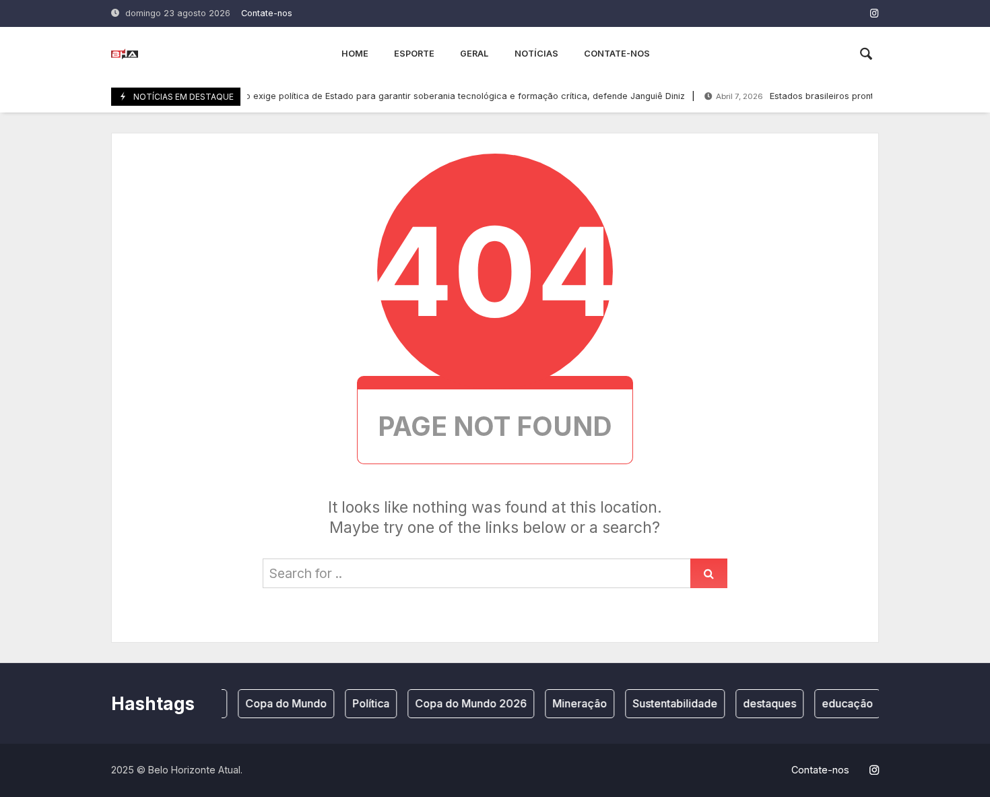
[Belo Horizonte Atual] (124, 53)
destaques (764, 703)
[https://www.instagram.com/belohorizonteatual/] (874, 13)
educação (841, 703)
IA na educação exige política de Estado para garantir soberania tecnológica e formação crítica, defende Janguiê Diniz (398, 96)
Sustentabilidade (669, 703)
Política (365, 703)
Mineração (574, 703)
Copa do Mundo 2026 (465, 703)
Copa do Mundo (280, 703)
